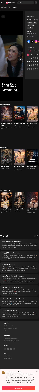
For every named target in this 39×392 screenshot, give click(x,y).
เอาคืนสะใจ (19, 127)
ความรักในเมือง (32, 22)
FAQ (5, 331)
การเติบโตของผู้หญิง (4, 127)
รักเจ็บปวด (31, 25)
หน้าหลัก (3, 7)
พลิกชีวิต (2, 168)
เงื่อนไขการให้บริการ (9, 326)
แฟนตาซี (15, 211)
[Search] (19, 2)
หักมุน (34, 212)
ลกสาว (14, 7)
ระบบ (19, 211)
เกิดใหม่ (30, 28)
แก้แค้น (15, 127)
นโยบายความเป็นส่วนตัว (10, 328)
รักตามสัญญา (29, 212)
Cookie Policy (10, 384)
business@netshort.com (11, 340)
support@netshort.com (11, 338)
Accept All (18, 388)
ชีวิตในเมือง (32, 168)
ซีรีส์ (9, 7)
